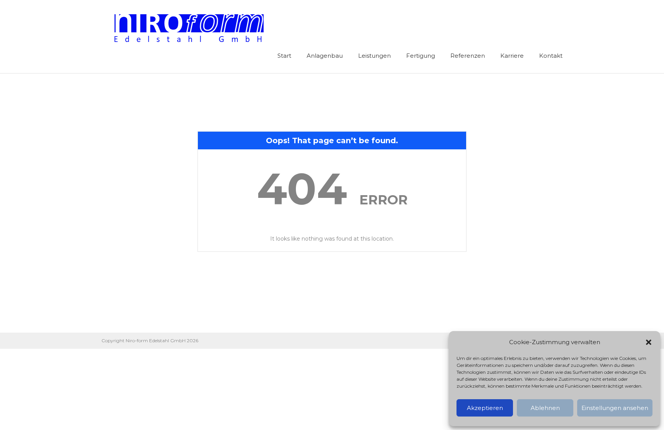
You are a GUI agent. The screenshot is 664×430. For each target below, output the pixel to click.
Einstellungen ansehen (614, 408)
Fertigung (420, 55)
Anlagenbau (325, 55)
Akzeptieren (485, 408)
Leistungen (374, 55)
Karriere (512, 55)
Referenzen (467, 55)
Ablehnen (545, 408)
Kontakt (551, 55)
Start (284, 55)
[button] (648, 342)
